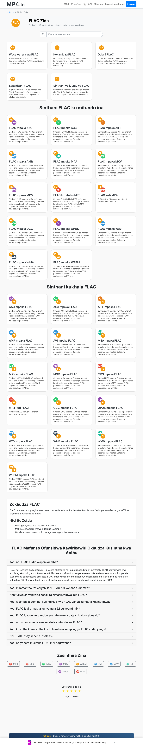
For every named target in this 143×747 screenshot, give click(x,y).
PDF (81, 671)
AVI (98, 664)
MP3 (30, 664)
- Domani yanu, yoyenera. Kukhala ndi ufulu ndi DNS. (71, 736)
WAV (114, 664)
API (90, 4)
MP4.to (10, 12)
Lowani (131, 4)
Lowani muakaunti (115, 4)
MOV (63, 664)
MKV (47, 664)
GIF (130, 664)
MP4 (66, 4)
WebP (64, 671)
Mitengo (98, 4)
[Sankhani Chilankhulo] (84, 4)
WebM (81, 664)
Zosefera (76, 4)
